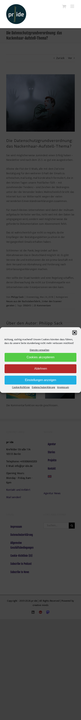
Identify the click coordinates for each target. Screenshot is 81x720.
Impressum (63, 387)
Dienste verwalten (39, 350)
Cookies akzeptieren (40, 357)
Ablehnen (40, 368)
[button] (74, 333)
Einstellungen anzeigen (40, 380)
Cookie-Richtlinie (21, 387)
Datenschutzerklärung (43, 387)
